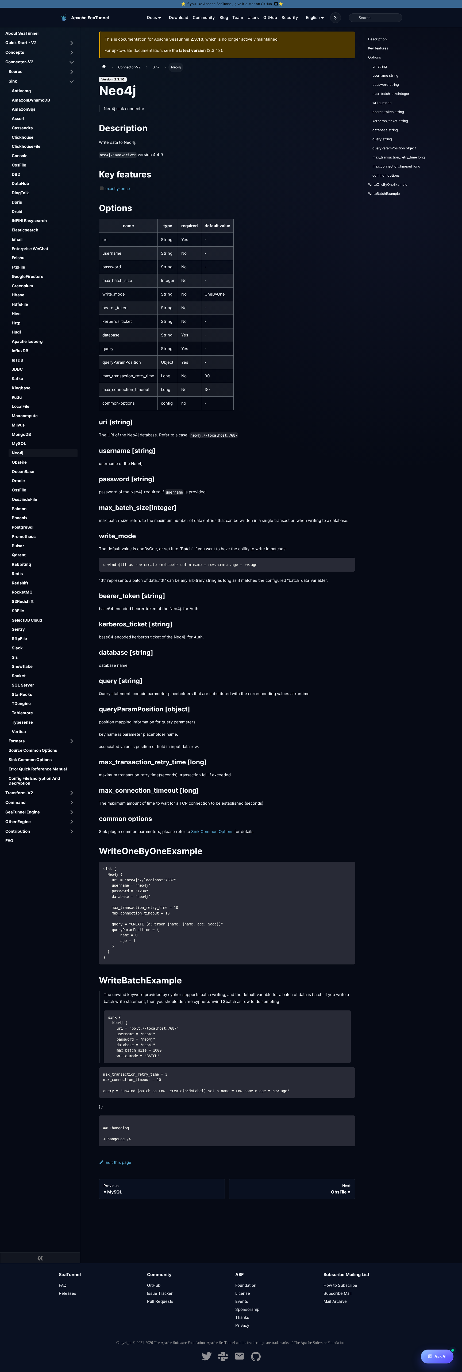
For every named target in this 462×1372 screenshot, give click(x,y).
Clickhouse (22, 137)
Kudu (17, 397)
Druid (17, 211)
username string (385, 75)
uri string (379, 66)
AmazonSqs (23, 109)
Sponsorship (247, 1309)
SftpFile (19, 638)
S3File (18, 610)
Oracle (18, 480)
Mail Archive (335, 1301)
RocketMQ (22, 592)
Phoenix (20, 517)
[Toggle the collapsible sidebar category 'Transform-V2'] (72, 793)
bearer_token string (388, 112)
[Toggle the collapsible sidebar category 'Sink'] (72, 81)
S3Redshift (23, 601)
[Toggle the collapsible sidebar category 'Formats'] (72, 741)
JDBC (17, 369)
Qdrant (19, 554)
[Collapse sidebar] (40, 1258)
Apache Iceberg (27, 341)
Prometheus (24, 536)
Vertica (19, 731)
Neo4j (17, 452)
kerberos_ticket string (390, 121)
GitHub (270, 17)
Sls (15, 657)
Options (374, 57)
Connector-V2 (19, 61)
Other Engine (18, 821)
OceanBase (23, 471)
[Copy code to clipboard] (348, 564)
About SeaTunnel (21, 33)
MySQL (19, 443)
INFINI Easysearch (29, 220)
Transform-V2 (19, 792)
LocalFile (20, 406)
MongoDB (21, 434)
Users (253, 17)
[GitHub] (256, 1359)
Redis (17, 573)
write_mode (381, 103)
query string (382, 139)
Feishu (18, 257)
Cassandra (22, 127)
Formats (17, 740)
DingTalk (20, 192)
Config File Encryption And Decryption (34, 781)
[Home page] (104, 67)
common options (386, 175)
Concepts (14, 52)
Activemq (21, 90)
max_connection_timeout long (396, 166)
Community (204, 17)
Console (20, 155)
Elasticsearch (25, 229)
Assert (18, 118)
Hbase (18, 294)
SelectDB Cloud (27, 620)
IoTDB (17, 360)
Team (237, 17)
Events (241, 1301)
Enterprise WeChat (30, 248)
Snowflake (22, 666)
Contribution (17, 831)
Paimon (19, 508)
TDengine (21, 703)
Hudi (16, 332)
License (242, 1293)
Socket (19, 675)
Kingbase (21, 387)
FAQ (9, 840)
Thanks (242, 1317)
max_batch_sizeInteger (390, 94)
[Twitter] (207, 1359)
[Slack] (223, 1359)
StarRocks (22, 694)
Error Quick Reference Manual (38, 769)
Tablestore (22, 712)
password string (385, 85)
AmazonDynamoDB (31, 100)
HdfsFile (20, 304)
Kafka (17, 378)
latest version (192, 50)
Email (17, 239)
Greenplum (22, 285)
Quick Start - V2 (21, 42)
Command (15, 802)
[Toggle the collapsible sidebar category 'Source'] (72, 72)
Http (16, 322)
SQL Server (23, 685)
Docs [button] (152, 17)
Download (178, 17)
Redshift (20, 583)
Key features (378, 48)
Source (15, 71)
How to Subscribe (340, 1285)
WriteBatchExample (384, 194)
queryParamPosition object (394, 148)
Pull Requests (160, 1301)
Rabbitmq (21, 564)
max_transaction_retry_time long (398, 157)
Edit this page (118, 1162)
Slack (17, 647)
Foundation (245, 1285)
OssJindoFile (24, 499)
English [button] (313, 17)
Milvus (18, 425)
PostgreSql (22, 527)
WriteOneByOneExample (387, 185)
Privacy (242, 1325)
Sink (13, 81)
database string (385, 130)
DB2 (16, 174)
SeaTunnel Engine (22, 812)
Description (377, 39)
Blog (224, 17)
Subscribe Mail (338, 1293)
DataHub (20, 183)
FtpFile (18, 267)
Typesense (22, 722)
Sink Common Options (30, 759)
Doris (17, 202)
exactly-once (117, 188)
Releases (67, 1293)
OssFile (19, 490)
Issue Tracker (160, 1293)
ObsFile (19, 462)
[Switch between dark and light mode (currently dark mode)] (335, 17)
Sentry (18, 629)
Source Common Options (33, 750)
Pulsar (18, 545)
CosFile (19, 165)
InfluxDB (20, 350)
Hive (16, 313)
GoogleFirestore (27, 276)
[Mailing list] (239, 1359)
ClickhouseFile (26, 146)
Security (290, 17)
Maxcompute (25, 415)
